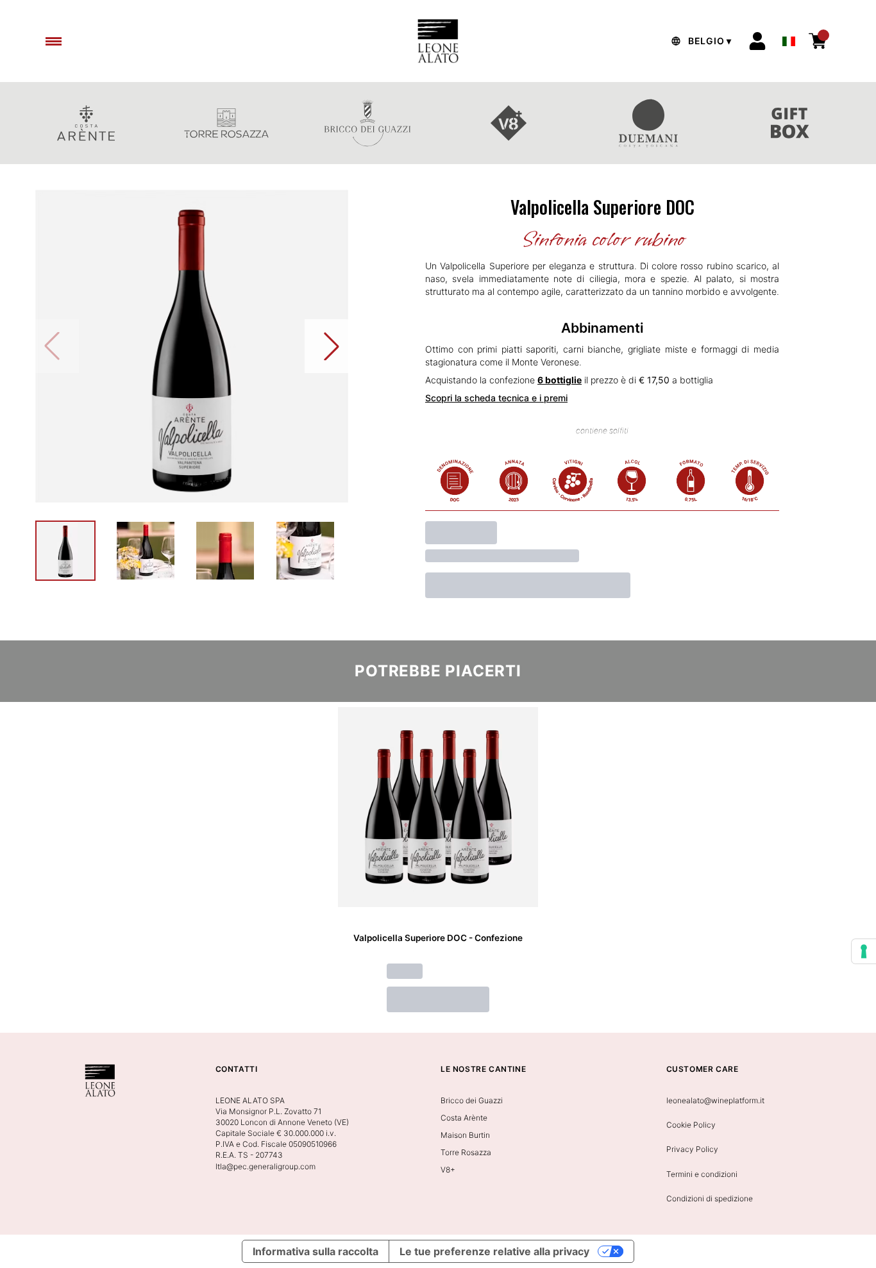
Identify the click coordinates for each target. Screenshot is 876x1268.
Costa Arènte (464, 1117)
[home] (437, 41)
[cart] (818, 41)
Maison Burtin (465, 1135)
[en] (789, 37)
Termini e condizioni (701, 1174)
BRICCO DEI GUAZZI (367, 123)
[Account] (757, 41)
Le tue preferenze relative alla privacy (494, 1251)
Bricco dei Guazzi (472, 1100)
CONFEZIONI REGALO (790, 123)
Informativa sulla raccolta (315, 1251)
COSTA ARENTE (86, 123)
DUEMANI (649, 123)
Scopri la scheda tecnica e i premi (496, 397)
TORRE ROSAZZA (227, 123)
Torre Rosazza (466, 1152)
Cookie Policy (691, 1125)
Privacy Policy (692, 1149)
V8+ (508, 123)
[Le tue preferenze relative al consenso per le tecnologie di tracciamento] (864, 951)
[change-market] (700, 41)
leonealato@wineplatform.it (715, 1100)
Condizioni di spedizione (709, 1198)
